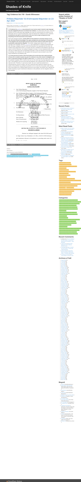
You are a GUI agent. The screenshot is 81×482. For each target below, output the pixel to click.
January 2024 (64, 296)
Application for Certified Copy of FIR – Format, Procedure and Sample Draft (67, 150)
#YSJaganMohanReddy (66, 95)
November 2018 (64, 370)
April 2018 (63, 378)
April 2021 (63, 335)
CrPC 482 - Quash (70, 187)
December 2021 (64, 326)
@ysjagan (64, 94)
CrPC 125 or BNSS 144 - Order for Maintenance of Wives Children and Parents (18, 155)
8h (65, 71)
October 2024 (64, 286)
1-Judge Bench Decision (36, 154)
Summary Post (62, 187)
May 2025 (63, 277)
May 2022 (63, 320)
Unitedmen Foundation (65, 405)
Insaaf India (63, 392)
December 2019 (64, 354)
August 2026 (63, 260)
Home (18, 1)
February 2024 (64, 295)
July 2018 (63, 374)
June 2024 (63, 290)
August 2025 (63, 274)
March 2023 (63, 308)
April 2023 (63, 307)
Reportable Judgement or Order (65, 162)
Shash (63, 38)
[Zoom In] (18, 73)
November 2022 (64, 313)
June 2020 (63, 347)
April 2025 (63, 279)
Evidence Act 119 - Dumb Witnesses (12, 156)
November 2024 (64, 285)
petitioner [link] (19, 29)
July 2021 (63, 332)
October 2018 (64, 371)
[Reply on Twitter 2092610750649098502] (63, 99)
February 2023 (64, 309)
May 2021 (63, 334)
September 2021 (64, 329)
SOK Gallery (50, 1)
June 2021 (63, 333)
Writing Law (63, 420)
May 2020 (63, 348)
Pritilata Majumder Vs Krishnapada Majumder (26, 156)
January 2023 (64, 311)
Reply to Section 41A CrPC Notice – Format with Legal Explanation (67, 248)
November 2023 (64, 299)
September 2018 (64, 372)
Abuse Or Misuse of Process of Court (65, 192)
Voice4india (63, 418)
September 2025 (64, 273)
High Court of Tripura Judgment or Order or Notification (19, 154)
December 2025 (64, 269)
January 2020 (64, 353)
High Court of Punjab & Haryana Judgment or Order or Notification (69, 219)
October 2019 (64, 357)
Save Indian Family (64, 399)
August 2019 (63, 359)
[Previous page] (8, 73)
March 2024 (63, 294)
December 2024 (64, 283)
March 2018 (63, 379)
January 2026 (64, 268)
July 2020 (63, 346)
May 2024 (63, 292)
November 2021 (64, 327)
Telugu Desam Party (66, 50)
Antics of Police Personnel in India (67, 114)
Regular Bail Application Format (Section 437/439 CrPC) (66, 244)
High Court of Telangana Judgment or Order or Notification (68, 233)
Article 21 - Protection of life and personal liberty (67, 178)
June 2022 (63, 319)
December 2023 (64, 298)
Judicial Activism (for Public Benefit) (65, 224)
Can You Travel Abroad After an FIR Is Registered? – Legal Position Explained (67, 142)
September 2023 (64, 301)
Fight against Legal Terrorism (66, 385)
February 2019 (64, 366)
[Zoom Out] (16, 73)
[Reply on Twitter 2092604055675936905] (63, 45)
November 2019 (64, 355)
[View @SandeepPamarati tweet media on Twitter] (63, 42)
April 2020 (63, 350)
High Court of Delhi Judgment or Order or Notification (68, 205)
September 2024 (64, 287)
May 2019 (63, 363)
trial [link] (48, 43)
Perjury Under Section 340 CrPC (65, 182)
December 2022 (64, 312)
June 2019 (63, 361)
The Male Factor (64, 403)
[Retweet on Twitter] (64, 35)
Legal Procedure (63, 210)
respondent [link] (27, 44)
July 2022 (63, 318)
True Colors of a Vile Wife (25, 1)
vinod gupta (63, 247)
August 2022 (63, 316)
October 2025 (64, 272)
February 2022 (64, 324)
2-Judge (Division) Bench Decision (65, 164)
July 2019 (63, 360)
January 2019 (63, 367)
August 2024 (63, 288)
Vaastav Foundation (65, 411)
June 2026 (63, 262)
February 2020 (64, 352)
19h (72, 50)
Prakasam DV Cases (63, 226)
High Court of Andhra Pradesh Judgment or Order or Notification (69, 203)
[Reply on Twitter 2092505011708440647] (63, 65)
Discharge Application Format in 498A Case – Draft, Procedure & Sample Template (67, 139)
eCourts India (63, 250)
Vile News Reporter (58, 1)
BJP (62, 71)
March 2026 (63, 266)
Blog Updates (43, 1)
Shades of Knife (11, 1)
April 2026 (63, 264)
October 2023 (64, 300)
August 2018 (63, 373)
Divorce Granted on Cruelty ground (65, 194)
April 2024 (63, 293)
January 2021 (63, 339)
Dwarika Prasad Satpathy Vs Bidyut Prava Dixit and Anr (39, 155)
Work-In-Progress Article (64, 173)
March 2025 (63, 280)
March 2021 (63, 337)
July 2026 (63, 261)
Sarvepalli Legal (64, 398)
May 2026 (63, 263)
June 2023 (63, 305)
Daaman (62, 384)
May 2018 (63, 377)
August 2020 (63, 345)
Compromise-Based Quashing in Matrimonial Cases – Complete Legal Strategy (67, 252)
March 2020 (63, 351)
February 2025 (64, 281)
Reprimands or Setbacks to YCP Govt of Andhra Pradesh (68, 185)
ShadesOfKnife (20, 23)
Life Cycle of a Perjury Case (66, 147)
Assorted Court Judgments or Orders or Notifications (67, 221)
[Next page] (10, 73)
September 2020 (64, 344)
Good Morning (64, 390)
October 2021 (63, 328)
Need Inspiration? (35, 1)
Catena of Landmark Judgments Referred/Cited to (67, 171)
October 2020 (64, 342)
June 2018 (63, 376)
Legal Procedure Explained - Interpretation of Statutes (68, 166)
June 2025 (63, 276)
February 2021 (64, 338)
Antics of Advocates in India (66, 111)
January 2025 (64, 282)
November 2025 (64, 270)
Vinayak (62, 413)
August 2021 (63, 331)
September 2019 (64, 358)
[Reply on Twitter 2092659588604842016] (63, 83)
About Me (65, 1)
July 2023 (63, 303)
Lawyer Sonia (63, 243)
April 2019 (63, 364)
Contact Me (71, 1)
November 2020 (64, 341)
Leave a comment (37, 156)
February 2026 (64, 267)
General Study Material (63, 217)
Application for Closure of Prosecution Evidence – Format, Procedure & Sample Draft (67, 117)
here (19, 25)
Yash (63, 89)
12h (66, 38)
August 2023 (63, 302)
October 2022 (64, 314)
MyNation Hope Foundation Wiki (67, 394)
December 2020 (64, 340)
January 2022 (63, 325)
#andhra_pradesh (65, 96)
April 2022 (63, 321)
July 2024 (63, 289)
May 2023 (63, 306)
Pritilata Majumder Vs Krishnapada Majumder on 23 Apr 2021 (30, 20)
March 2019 (63, 365)
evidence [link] (42, 25)
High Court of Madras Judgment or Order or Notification (68, 212)
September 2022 (64, 315)
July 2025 (63, 275)
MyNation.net (63, 396)
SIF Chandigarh (64, 402)
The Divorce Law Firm (65, 254)
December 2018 (64, 368)
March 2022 (63, 322)
